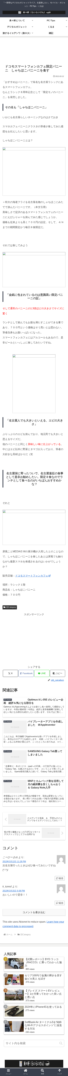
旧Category (11, 607)
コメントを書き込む (34, 912)
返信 (61, 878)
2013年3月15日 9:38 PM (14, 891)
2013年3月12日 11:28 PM (14, 861)
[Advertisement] (34, 51)
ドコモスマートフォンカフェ (31, 575)
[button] (61, 1043)
